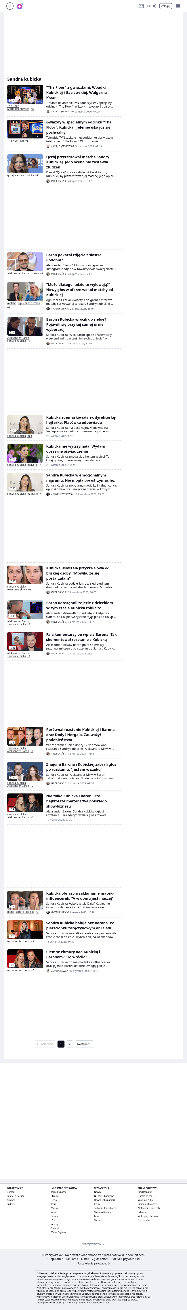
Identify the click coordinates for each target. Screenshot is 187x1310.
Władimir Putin (145, 1200)
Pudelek (11, 1204)
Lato (96, 1216)
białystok (32, 464)
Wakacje (98, 1220)
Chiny (97, 1204)
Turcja (54, 1200)
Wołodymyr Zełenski (148, 1216)
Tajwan (54, 1216)
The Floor (13, 105)
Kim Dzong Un (145, 1191)
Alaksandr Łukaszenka (149, 1208)
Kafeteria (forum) (15, 1196)
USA (53, 1220)
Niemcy (54, 1224)
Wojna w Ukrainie (103, 1212)
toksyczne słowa (17, 589)
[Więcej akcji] (119, 87)
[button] (151, 6)
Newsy (97, 1191)
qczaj (10, 175)
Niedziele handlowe (104, 1196)
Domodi (11, 1191)
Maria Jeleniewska (18, 108)
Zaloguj (165, 6)
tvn (22, 140)
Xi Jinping (142, 1212)
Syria (53, 1212)
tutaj (107, 1302)
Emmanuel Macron (147, 1204)
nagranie (33, 493)
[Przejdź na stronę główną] (10, 9)
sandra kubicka (24, 175)
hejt (29, 435)
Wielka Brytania (58, 1232)
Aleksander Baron (18, 273)
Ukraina (55, 1196)
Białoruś (55, 1228)
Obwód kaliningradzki (105, 1200)
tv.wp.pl (11, 1200)
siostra (34, 273)
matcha (11, 303)
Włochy (54, 1208)
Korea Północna (58, 1191)
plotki (10, 911)
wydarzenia (14, 941)
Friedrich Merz (145, 1220)
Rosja (53, 1204)
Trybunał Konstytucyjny (105, 1208)
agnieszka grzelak (29, 303)
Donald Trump (145, 1196)
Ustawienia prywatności (94, 1263)
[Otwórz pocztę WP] (141, 6)
